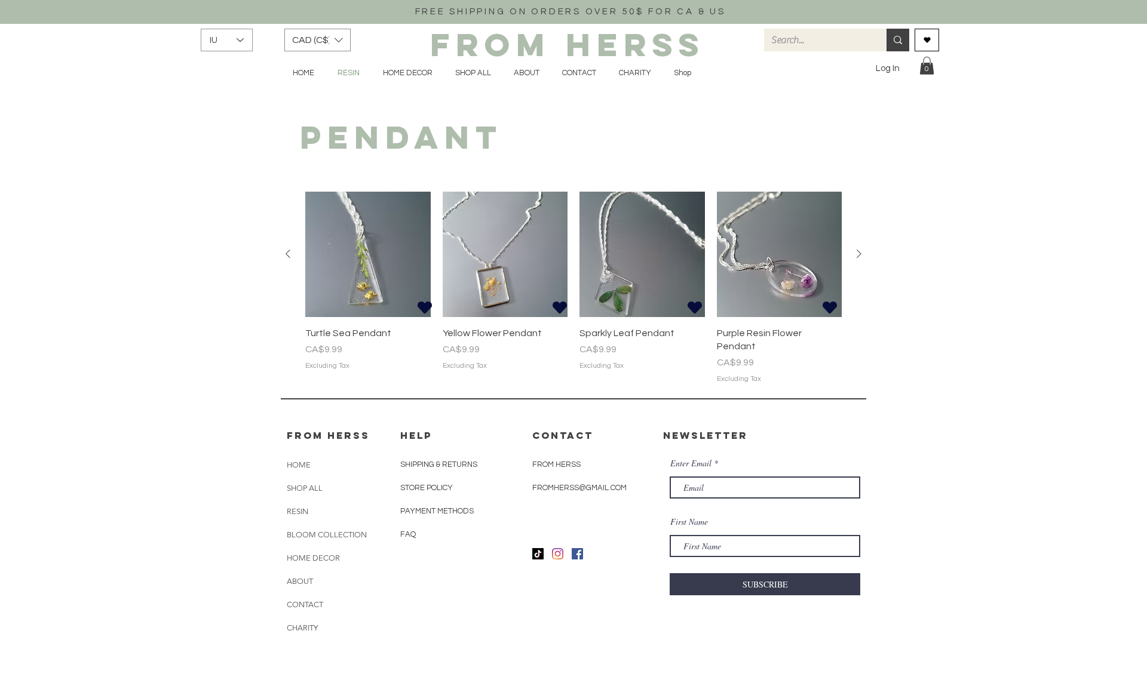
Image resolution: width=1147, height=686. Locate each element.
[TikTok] (538, 553)
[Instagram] (557, 553)
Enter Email (690, 463)
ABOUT (300, 581)
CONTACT (305, 604)
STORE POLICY (427, 488)
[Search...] (898, 40)
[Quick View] (368, 254)
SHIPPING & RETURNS (438, 464)
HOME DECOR (313, 557)
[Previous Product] (288, 254)
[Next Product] (859, 254)
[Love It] (927, 40)
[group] (573, 288)
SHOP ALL (305, 488)
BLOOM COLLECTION (327, 534)
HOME (299, 464)
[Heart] (425, 307)
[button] (317, 40)
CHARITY (302, 627)
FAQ (408, 534)
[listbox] (317, 40)
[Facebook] (577, 553)
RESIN (297, 511)
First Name (689, 522)
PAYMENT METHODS (437, 511)
